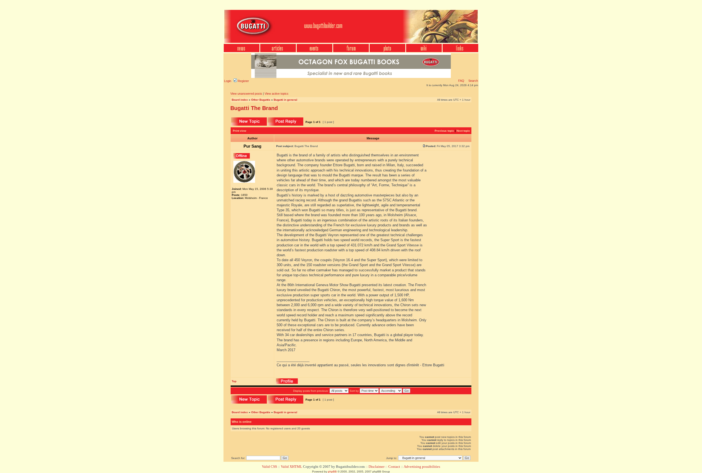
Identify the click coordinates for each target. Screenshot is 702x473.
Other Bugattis (260, 99)
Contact (394, 466)
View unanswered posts (246, 93)
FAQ (461, 80)
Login (227, 81)
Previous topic (444, 130)
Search (473, 80)
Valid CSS (269, 466)
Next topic (463, 130)
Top (234, 381)
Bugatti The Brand (254, 108)
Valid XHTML (291, 466)
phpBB (332, 471)
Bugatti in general (285, 99)
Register (243, 81)
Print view (239, 130)
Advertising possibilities (422, 466)
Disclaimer (376, 466)
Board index (240, 99)
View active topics (276, 93)
